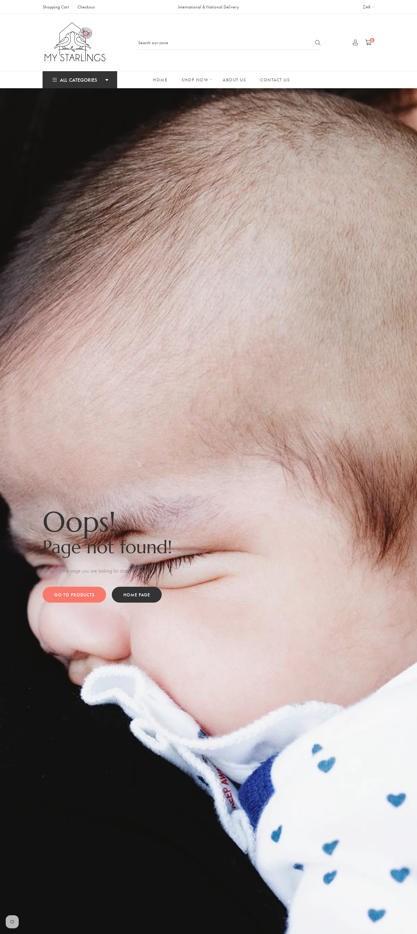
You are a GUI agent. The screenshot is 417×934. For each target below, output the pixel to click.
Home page (136, 595)
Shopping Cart (56, 7)
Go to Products (74, 595)
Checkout (86, 7)
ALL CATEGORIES (78, 79)
